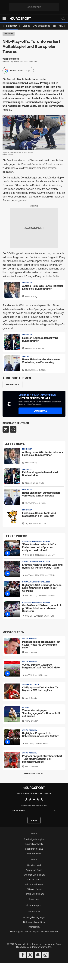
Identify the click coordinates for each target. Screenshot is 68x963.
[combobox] (34, 810)
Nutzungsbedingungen (34, 917)
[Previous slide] (4, 26)
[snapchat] (38, 955)
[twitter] (30, 955)
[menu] (63, 18)
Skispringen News (34, 849)
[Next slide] (64, 26)
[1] (26, 799)
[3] (34, 799)
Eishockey (8, 34)
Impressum (34, 927)
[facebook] (22, 955)
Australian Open (34, 870)
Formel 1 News (34, 879)
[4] (38, 799)
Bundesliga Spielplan (34, 839)
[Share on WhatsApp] (13, 429)
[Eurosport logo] (20, 18)
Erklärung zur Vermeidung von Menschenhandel (34, 931)
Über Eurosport (34, 905)
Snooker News (34, 853)
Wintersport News (34, 884)
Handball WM (34, 865)
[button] (4, 18)
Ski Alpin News (34, 889)
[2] (30, 799)
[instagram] (45, 955)
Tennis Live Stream (34, 894)
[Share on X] (6, 429)
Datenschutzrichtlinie (34, 922)
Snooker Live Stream (34, 875)
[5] (41, 799)
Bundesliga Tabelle (34, 844)
